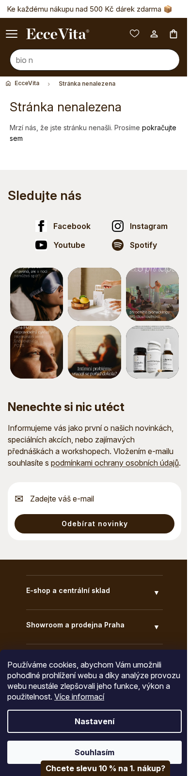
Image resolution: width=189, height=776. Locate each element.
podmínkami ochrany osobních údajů (115, 463)
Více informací (109, 696)
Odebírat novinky (95, 523)
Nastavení (91, 721)
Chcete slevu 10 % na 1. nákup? (99, 768)
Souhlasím (91, 752)
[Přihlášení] (147, 45)
